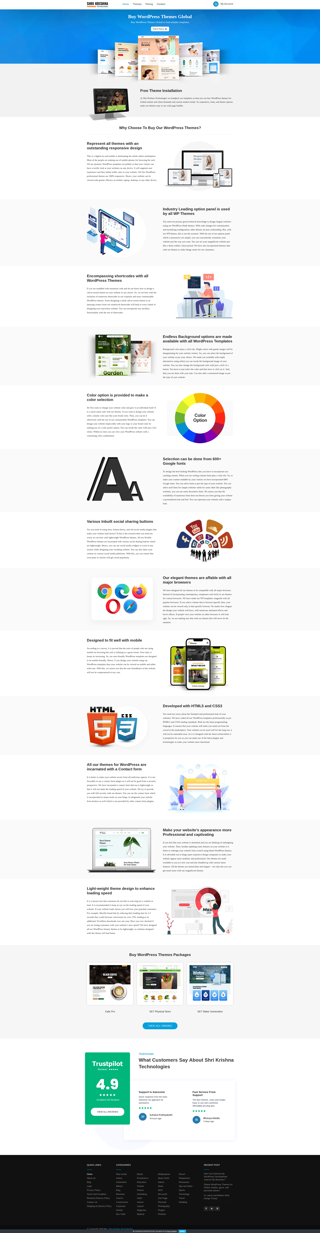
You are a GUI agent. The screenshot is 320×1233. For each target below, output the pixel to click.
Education (141, 1182)
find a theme (158, 29)
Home (125, 4)
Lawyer (140, 1206)
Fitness (140, 1190)
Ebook (140, 1174)
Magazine (141, 1210)
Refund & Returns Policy (98, 1198)
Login (89, 1186)
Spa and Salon (185, 1186)
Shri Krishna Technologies (121, 1229)
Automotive (121, 1182)
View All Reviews (107, 1112)
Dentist (119, 1210)
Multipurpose (164, 1174)
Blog (89, 1182)
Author (119, 1178)
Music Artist (163, 1178)
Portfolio (162, 1214)
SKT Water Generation (210, 1011)
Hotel (139, 1198)
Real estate (121, 1174)
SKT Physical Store (160, 1011)
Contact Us (92, 1202)
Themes (137, 4)
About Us (91, 1178)
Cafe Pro (110, 1011)
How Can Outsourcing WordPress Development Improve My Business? (215, 1176)
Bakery (119, 1186)
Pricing (149, 4)
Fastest (140, 1186)
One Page (162, 1198)
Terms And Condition (96, 1194)
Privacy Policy (93, 1190)
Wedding (183, 1202)
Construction (122, 1202)
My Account (226, 4)
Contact (161, 4)
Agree (182, 1231)
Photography (164, 1206)
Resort (182, 1174)
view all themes (160, 1025)
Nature (161, 1182)
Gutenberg (142, 1194)
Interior (140, 1202)
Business (120, 1194)
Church (119, 1198)
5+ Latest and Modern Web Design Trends (216, 1197)
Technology (184, 1194)
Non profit (162, 1194)
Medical (140, 1214)
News (160, 1186)
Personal (162, 1202)
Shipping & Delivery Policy (99, 1206)
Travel (182, 1198)
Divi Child (120, 1214)
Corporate (120, 1206)
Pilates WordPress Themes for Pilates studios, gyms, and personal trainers (218, 1187)
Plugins (161, 1210)
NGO (160, 1190)
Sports (182, 1190)
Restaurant (184, 1182)
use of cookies (172, 1231)
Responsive (184, 1178)
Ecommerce (142, 1178)
